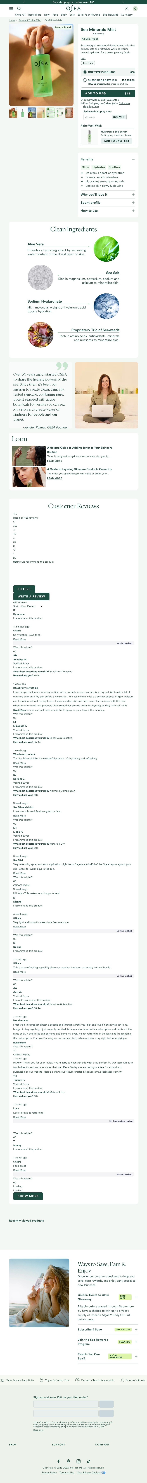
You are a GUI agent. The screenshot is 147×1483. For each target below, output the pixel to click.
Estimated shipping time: (98, 111)
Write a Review (33, 597)
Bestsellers (34, 14)
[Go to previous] (24, 2)
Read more (54, 461)
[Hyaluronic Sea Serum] (89, 137)
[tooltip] (73, 1125)
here (90, 1319)
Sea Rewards (110, 14)
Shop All (20, 14)
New (47, 14)
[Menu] (11, 8)
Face (55, 14)
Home (12, 20)
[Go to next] (123, 2)
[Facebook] (58, 1461)
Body (64, 14)
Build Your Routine (89, 14)
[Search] (19, 8)
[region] (73, 574)
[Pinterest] (68, 1461)
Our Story (126, 14)
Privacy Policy (49, 1472)
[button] (24, 619)
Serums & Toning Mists (30, 20)
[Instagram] (78, 1461)
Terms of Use (67, 1472)
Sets (72, 14)
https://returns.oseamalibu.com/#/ (102, 1071)
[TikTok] (88, 1461)
